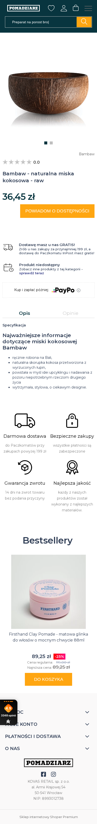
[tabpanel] (48, 356)
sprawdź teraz (31, 273)
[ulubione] (51, 9)
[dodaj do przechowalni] (86, 224)
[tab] (24, 313)
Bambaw (87, 154)
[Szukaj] (84, 22)
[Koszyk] (75, 8)
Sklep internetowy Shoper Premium (48, 817)
